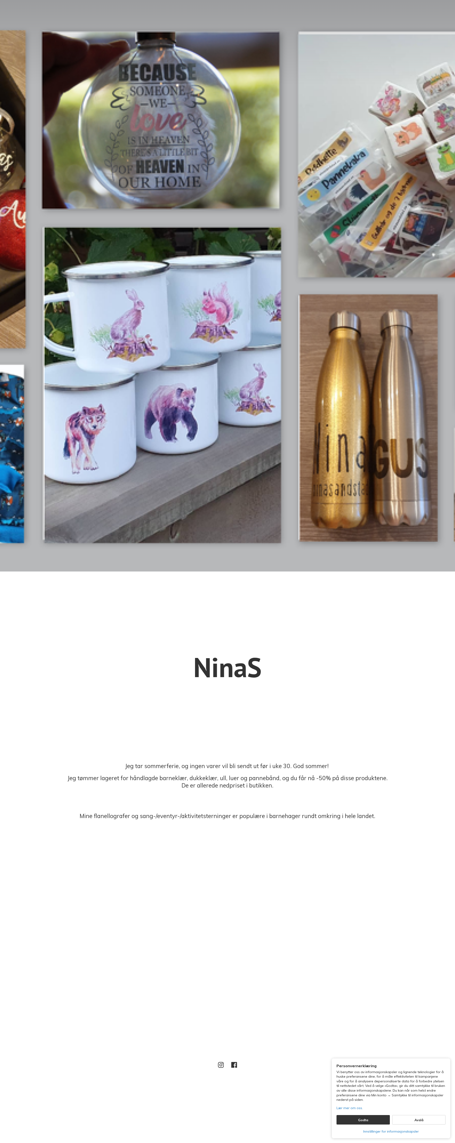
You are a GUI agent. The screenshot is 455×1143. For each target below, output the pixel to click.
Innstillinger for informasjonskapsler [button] (391, 1131)
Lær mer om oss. (350, 1108)
